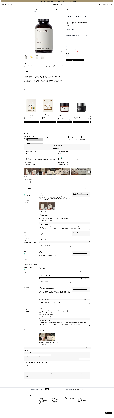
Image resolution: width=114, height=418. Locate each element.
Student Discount (41, 401)
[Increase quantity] (73, 55)
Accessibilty (79, 401)
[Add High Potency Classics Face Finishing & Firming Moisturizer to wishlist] (71, 99)
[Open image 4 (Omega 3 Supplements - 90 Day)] (42, 57)
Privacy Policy (80, 398)
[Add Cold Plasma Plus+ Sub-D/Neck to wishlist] (87, 99)
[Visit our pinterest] (82, 389)
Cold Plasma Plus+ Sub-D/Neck (79, 114)
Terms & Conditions (81, 397)
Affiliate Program (41, 402)
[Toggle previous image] (24, 33)
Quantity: (68, 53)
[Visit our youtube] (78, 389)
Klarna (53, 404)
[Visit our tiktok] (80, 389)
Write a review (75, 25)
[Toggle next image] (63, 33)
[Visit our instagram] (76, 389)
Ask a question (81, 25)
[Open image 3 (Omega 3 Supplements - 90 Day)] (37, 57)
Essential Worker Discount (43, 400)
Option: (67, 40)
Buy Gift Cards (67, 397)
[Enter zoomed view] (62, 52)
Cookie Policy (80, 399)
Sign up (47, 389)
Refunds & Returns (54, 401)
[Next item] (90, 110)
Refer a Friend (41, 403)
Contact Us (53, 398)
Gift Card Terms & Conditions (69, 398)
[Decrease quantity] (67, 55)
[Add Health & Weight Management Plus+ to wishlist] (54, 99)
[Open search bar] (99, 4)
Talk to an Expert (41, 399)
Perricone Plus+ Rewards (42, 398)
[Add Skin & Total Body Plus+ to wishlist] (38, 99)
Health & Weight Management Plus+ (47, 114)
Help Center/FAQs (54, 397)
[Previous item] (24, 110)
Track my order (54, 400)
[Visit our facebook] (74, 389)
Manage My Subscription (55, 402)
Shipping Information (55, 399)
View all (87, 35)
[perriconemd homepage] (57, 5)
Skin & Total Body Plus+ (28, 114)
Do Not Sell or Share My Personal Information (29, 401)
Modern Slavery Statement (82, 400)
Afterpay (53, 403)
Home (25, 11)
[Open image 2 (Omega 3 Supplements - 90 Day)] (31, 57)
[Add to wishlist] (86, 60)
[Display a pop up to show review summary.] (31, 117)
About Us (40, 397)
